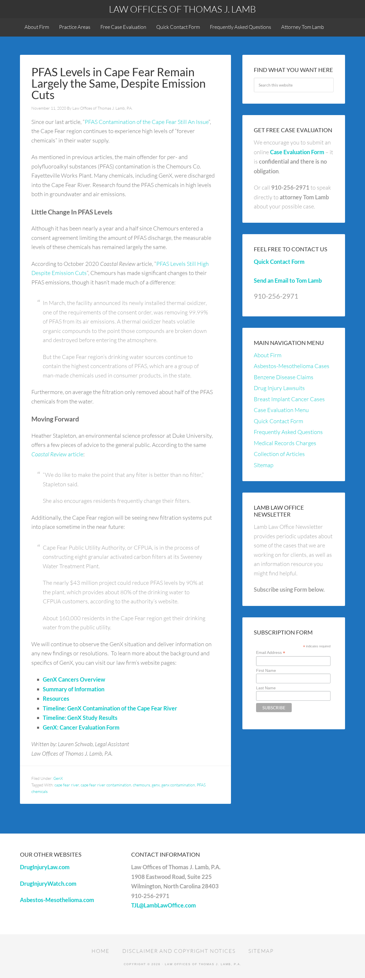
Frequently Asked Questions (288, 431)
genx (156, 784)
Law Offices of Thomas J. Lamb (182, 9)
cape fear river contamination (106, 784)
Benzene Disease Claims (283, 377)
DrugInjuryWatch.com (48, 883)
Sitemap (263, 465)
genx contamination (178, 784)
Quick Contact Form (279, 261)
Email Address (270, 652)
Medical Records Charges (285, 443)
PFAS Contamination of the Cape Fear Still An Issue (146, 121)
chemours (141, 784)
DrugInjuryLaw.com (45, 866)
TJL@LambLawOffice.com (163, 905)
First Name (266, 670)
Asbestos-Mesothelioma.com (57, 899)
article (57, 454)
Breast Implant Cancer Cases (289, 399)
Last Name (266, 688)
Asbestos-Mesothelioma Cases (291, 365)
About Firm (267, 355)
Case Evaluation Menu (281, 409)
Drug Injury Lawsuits (279, 387)
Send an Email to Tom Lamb (288, 280)
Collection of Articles (279, 453)
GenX (58, 778)
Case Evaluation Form (297, 151)
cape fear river (66, 784)
